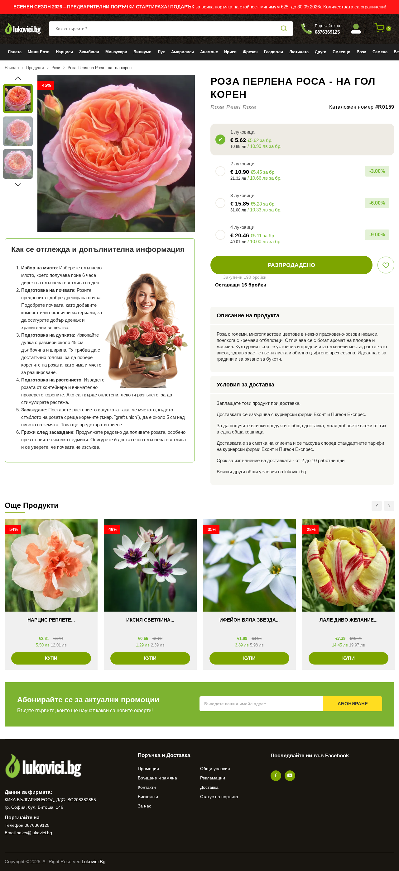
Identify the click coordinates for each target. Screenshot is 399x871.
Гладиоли (273, 52)
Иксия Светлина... (150, 619)
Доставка (209, 787)
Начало (12, 67)
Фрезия (250, 52)
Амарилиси (182, 52)
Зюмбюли (89, 52)
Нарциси (64, 52)
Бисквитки (148, 796)
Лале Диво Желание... (348, 619)
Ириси (230, 52)
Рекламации (212, 777)
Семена (380, 52)
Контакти (147, 787)
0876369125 (37, 825)
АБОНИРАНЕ (353, 703)
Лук (161, 52)
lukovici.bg (93, 861)
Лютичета (299, 52)
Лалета (15, 52)
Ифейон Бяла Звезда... (249, 619)
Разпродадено (291, 265)
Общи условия (215, 768)
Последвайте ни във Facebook (310, 756)
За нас (144, 805)
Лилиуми (142, 52)
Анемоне (209, 52)
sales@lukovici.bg (34, 832)
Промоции (148, 768)
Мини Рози (39, 52)
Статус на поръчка (219, 796)
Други (320, 52)
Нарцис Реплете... (51, 619)
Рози (361, 52)
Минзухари (116, 52)
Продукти (35, 67)
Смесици (341, 52)
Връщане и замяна (157, 777)
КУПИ (51, 658)
